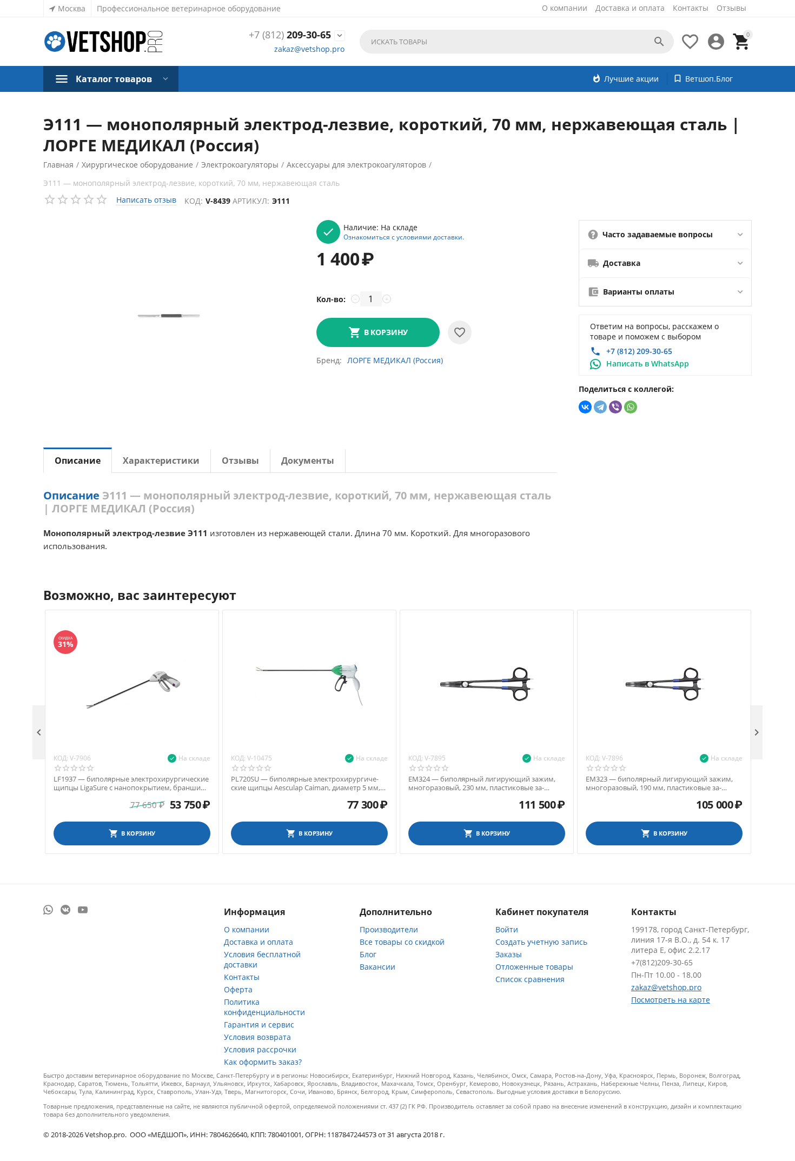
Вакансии (377, 967)
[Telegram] (600, 407)
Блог (368, 954)
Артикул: (251, 201)
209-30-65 (290, 35)
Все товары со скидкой (402, 942)
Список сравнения (530, 979)
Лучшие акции (631, 79)
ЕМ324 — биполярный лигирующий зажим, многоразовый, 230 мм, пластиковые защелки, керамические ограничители (481, 783)
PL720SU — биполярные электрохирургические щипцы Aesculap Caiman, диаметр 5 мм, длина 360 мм (305, 783)
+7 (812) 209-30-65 (639, 351)
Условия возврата (257, 1037)
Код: (193, 201)
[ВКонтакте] (585, 407)
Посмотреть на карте (670, 1000)
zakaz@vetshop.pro (309, 49)
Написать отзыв (146, 200)
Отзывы (731, 8)
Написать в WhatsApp (647, 363)
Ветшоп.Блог (709, 79)
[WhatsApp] (630, 407)
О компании (564, 8)
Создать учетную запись (541, 942)
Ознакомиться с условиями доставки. (403, 236)
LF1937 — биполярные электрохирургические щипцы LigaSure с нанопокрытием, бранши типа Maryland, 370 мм (131, 783)
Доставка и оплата (630, 8)
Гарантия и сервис (259, 1024)
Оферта (238, 989)
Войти (506, 929)
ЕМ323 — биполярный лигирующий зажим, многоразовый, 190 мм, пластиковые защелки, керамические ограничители (659, 783)
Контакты (690, 8)
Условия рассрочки (260, 1049)
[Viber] (615, 407)
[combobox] (517, 42)
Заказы (508, 954)
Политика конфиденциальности (264, 1007)
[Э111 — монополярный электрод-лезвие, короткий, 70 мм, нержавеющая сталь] (169, 316)
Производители (389, 929)
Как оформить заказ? (263, 1062)
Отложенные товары (534, 967)
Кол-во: (331, 299)
